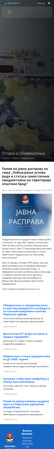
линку (37, 289)
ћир (39, 3)
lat (43, 3)
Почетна (6, 158)
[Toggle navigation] (9, 12)
